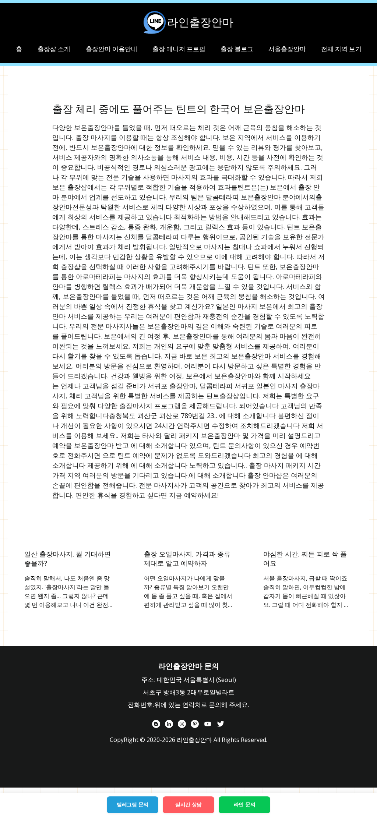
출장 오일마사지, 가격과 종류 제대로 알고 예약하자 (187, 558)
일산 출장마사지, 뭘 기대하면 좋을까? (67, 558)
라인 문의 (245, 804)
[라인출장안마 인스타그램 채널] (182, 724)
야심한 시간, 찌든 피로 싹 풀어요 (305, 558)
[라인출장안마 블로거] (156, 724)
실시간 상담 (188, 804)
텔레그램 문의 (132, 804)
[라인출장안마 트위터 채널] (220, 724)
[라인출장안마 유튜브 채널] (208, 724)
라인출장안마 (200, 22)
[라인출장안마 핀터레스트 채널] (195, 724)
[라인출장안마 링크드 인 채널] (169, 724)
